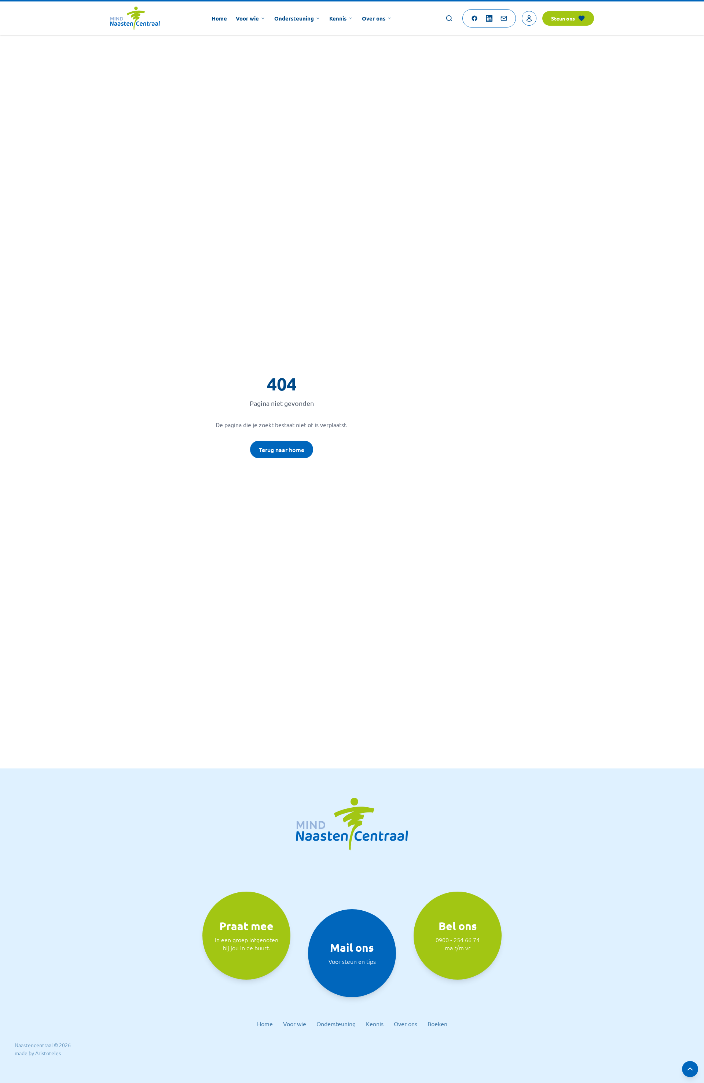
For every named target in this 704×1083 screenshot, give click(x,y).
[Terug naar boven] (690, 1069)
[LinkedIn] (489, 18)
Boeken (437, 1023)
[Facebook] (474, 18)
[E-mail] (504, 18)
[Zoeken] (449, 18)
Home (219, 18)
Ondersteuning (294, 18)
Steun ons (563, 18)
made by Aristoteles (38, 1053)
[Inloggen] (529, 18)
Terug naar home (281, 449)
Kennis (337, 18)
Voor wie (247, 18)
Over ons (373, 18)
